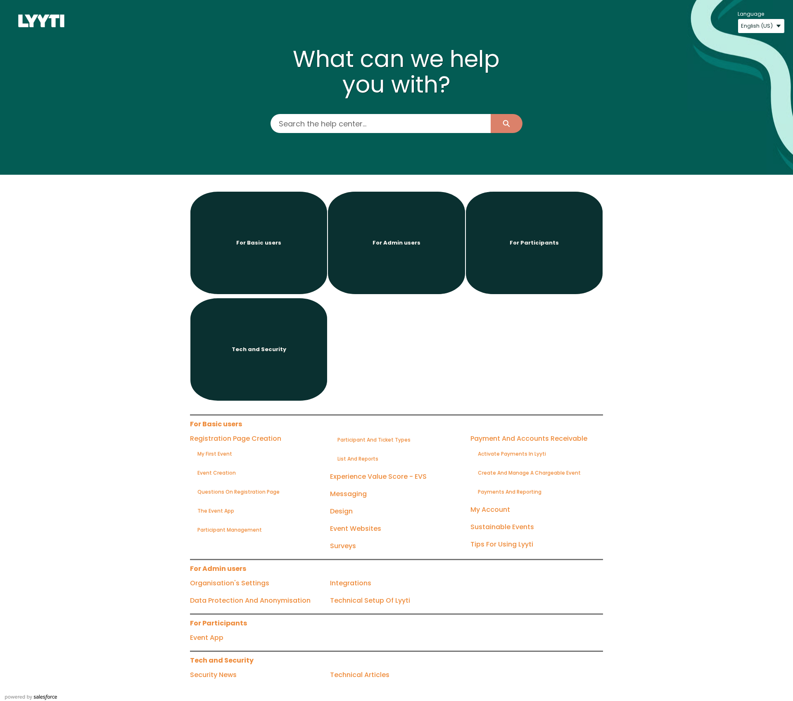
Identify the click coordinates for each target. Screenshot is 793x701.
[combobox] (380, 123)
